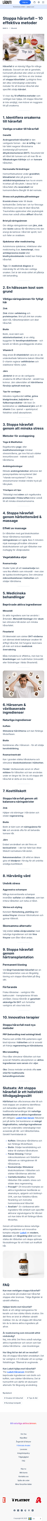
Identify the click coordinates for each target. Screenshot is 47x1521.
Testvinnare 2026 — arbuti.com (23, 7)
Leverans (23, 1449)
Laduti (23, 1233)
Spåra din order (24, 1480)
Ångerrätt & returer (23, 1442)
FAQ (23, 1461)
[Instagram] (22, 1510)
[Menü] (43, 2)
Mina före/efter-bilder (23, 1484)
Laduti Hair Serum (25, 1118)
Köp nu (25, 2)
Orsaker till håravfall (13, 1398)
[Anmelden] (39, 2)
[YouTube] (33, 1510)
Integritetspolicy (23, 1453)
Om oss (24, 1434)
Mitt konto (23, 1473)
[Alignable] (25, 1510)
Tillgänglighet (23, 1457)
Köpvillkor (23, 1438)
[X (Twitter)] (18, 1510)
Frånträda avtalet (23, 1445)
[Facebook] (14, 1510)
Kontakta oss (24, 1476)
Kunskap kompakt (12, 1403)
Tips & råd (32, 1398)
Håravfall (14, 28)
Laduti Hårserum (15, 1372)
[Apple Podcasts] (29, 1510)
